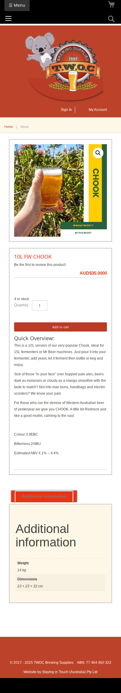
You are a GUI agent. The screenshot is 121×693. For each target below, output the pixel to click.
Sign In (66, 110)
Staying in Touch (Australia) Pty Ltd (70, 672)
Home (8, 126)
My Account (98, 110)
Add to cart (60, 327)
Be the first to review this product (39, 265)
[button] (98, 153)
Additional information (44, 496)
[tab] (44, 496)
